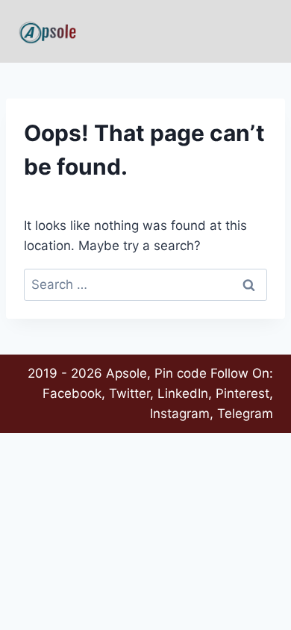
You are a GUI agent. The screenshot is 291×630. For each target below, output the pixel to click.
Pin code (180, 373)
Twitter (129, 393)
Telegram (245, 413)
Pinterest (242, 393)
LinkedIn (182, 393)
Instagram (180, 413)
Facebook (72, 393)
